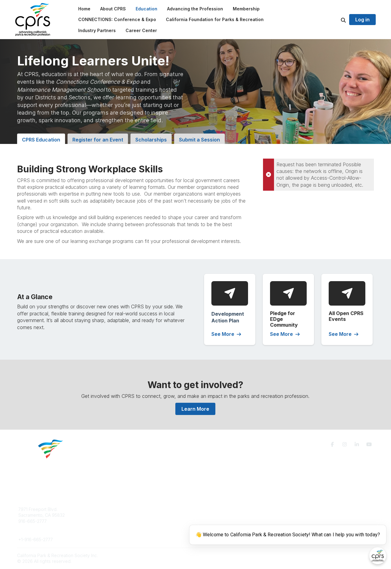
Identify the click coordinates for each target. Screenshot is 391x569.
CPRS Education (41, 140)
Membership (215, 515)
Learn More (195, 409)
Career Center (122, 521)
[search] (336, 19)
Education (117, 515)
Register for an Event (97, 140)
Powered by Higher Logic (348, 555)
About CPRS (120, 509)
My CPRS (212, 521)
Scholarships (151, 140)
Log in (362, 20)
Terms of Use (303, 511)
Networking (214, 509)
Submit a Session (199, 140)
